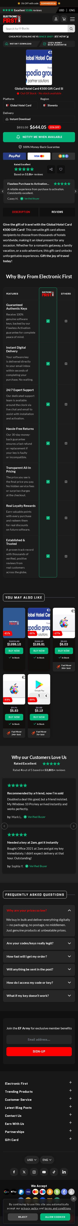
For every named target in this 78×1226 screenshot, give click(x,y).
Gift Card (11, 1140)
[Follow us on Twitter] (24, 1172)
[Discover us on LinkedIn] (64, 1172)
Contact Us (13, 1115)
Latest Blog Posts (18, 1107)
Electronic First (16, 1083)
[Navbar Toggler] (72, 19)
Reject (22, 1217)
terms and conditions (58, 1208)
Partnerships (14, 1131)
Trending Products (19, 1091)
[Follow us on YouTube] (44, 1172)
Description (21, 212)
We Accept (39, 1186)
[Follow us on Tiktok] (54, 1172)
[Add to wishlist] (61, 169)
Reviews (57, 212)
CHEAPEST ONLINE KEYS (37, 36)
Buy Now (14, 650)
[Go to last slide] (2, 191)
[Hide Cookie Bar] (74, 1199)
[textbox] (61, 10)
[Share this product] (51, 169)
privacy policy (29, 1208)
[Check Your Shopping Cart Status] (63, 18)
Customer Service (18, 1099)
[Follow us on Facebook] (14, 1172)
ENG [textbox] (72, 10)
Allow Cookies (55, 1217)
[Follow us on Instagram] (34, 1172)
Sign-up (39, 1051)
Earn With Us (14, 1123)
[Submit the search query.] (71, 28)
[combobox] (61, 10)
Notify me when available (42, 137)
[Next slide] (75, 191)
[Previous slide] (4, 826)
